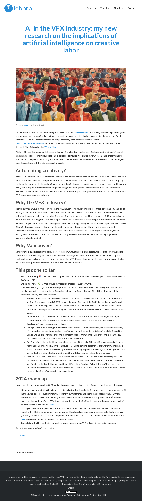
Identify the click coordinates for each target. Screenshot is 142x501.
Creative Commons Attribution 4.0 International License (84, 495)
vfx (23, 435)
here (52, 404)
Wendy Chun (50, 147)
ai (20, 435)
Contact (132, 8)
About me (118, 8)
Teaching (104, 8)
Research (91, 8)
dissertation (82, 132)
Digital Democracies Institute (30, 143)
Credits (71, 487)
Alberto (27, 125)
